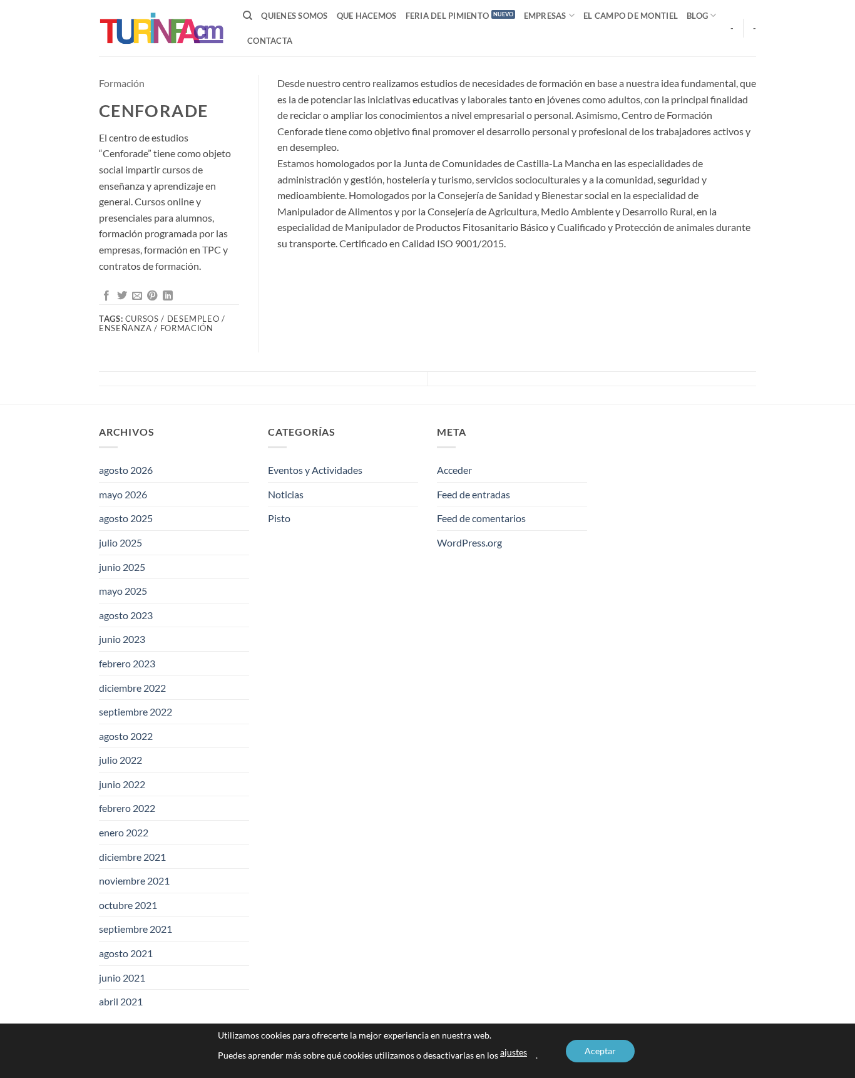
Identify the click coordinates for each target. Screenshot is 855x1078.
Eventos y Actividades (315, 470)
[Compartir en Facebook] (106, 296)
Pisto (279, 518)
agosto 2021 (126, 953)
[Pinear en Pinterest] (152, 296)
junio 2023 (122, 639)
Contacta (269, 41)
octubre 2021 (128, 905)
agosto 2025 (126, 518)
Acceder (454, 470)
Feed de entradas (473, 494)
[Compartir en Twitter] (122, 296)
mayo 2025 (123, 591)
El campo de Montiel (630, 16)
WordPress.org (469, 542)
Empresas (545, 16)
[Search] (247, 16)
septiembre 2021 (135, 929)
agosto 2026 (126, 470)
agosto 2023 (126, 615)
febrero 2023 (127, 663)
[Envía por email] (137, 296)
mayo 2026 (123, 494)
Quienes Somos (294, 16)
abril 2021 (121, 1001)
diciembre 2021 (132, 857)
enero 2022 (123, 832)
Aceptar (600, 1050)
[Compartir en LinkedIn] (168, 296)
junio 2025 (122, 567)
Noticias (286, 494)
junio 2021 (122, 977)
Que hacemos (367, 16)
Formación (122, 83)
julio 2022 (120, 760)
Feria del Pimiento (447, 16)
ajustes (513, 1052)
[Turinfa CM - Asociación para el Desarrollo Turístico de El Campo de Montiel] (161, 28)
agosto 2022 (126, 736)
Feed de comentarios (481, 518)
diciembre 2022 (132, 688)
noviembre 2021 (134, 880)
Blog (697, 16)
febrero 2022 (127, 808)
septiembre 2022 (135, 711)
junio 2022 (122, 784)
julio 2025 (120, 542)
